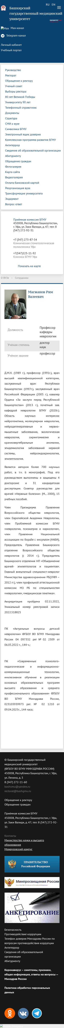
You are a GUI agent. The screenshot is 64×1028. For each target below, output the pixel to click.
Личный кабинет (11, 45)
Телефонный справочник (21, 107)
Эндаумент (11, 199)
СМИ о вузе (12, 123)
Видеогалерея (14, 177)
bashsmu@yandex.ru (17, 786)
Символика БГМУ (15, 129)
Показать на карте (29, 266)
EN (53, 4)
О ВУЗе (5, 277)
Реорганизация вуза (17, 188)
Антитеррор (12, 145)
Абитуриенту (13, 156)
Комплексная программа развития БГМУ (30, 139)
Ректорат (10, 75)
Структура (11, 118)
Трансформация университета (24, 193)
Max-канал (17, 28)
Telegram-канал (16, 35)
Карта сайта (12, 172)
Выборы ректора (15, 91)
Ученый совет (13, 86)
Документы (12, 113)
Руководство (13, 70)
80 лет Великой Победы (20, 97)
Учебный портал (11, 50)
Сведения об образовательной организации (33, 150)
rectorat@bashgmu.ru (17, 791)
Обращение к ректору (19, 80)
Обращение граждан (18, 161)
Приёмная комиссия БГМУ (29, 219)
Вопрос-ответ (13, 204)
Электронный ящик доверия (23, 134)
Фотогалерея (13, 166)
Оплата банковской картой (22, 182)
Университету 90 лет (17, 102)
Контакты (10, 835)
